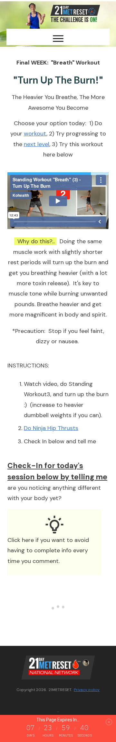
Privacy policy (87, 689)
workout (35, 133)
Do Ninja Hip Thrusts (51, 428)
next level (36, 144)
